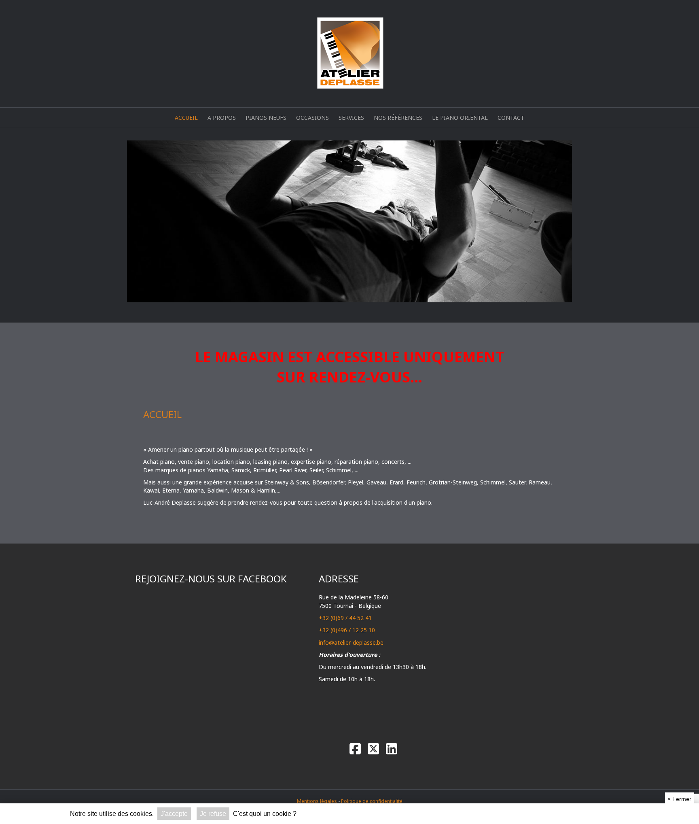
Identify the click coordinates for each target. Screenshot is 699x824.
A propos (222, 117)
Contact (511, 117)
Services (351, 117)
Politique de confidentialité (371, 801)
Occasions (312, 117)
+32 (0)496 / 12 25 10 (347, 630)
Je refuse (213, 813)
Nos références (398, 117)
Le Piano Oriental (460, 117)
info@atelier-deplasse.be (351, 642)
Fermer (679, 799)
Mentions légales (317, 801)
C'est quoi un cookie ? (265, 813)
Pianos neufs (266, 117)
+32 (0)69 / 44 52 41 (345, 618)
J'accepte (174, 813)
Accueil (186, 117)
